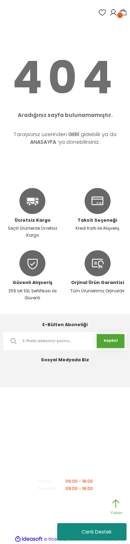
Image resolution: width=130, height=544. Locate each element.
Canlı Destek (96, 531)
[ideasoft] (29, 539)
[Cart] (123, 12)
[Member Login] (113, 12)
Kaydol (111, 340)
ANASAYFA (43, 141)
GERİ (73, 134)
